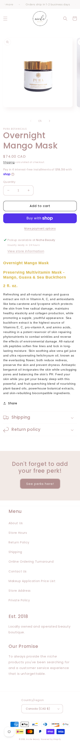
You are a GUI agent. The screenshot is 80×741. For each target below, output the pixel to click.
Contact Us (18, 571)
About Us (16, 523)
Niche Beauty (33, 739)
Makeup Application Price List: (32, 581)
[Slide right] (49, 121)
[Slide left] (30, 121)
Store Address (20, 590)
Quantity (9, 182)
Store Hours (18, 533)
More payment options (40, 228)
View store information (25, 251)
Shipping (9, 162)
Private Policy (19, 600)
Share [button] (12, 403)
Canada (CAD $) (38, 709)
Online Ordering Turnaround (31, 561)
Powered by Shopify (51, 739)
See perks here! (40, 483)
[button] (5, 18)
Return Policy (19, 542)
